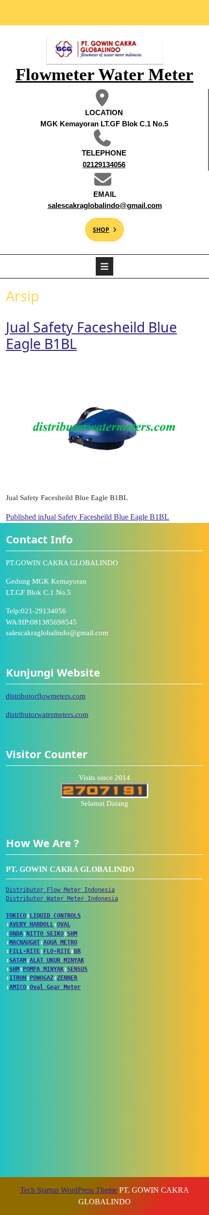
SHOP (97, 226)
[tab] (104, 266)
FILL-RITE (24, 951)
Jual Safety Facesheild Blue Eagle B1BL (91, 335)
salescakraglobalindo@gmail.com (102, 204)
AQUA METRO (60, 942)
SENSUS (77, 969)
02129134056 (83, 164)
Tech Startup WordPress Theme (68, 1190)
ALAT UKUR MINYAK (57, 960)
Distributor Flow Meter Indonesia (60, 889)
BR (77, 951)
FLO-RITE (56, 951)
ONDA (16, 933)
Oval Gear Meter (55, 987)
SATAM (17, 960)
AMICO (17, 987)
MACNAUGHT (24, 942)
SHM (72, 933)
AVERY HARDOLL (31, 924)
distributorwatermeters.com (47, 714)
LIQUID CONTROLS (55, 915)
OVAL (63, 924)
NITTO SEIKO (45, 933)
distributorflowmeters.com (46, 696)
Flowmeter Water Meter (104, 74)
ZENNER (67, 977)
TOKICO (16, 915)
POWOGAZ (41, 977)
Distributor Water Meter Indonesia (62, 898)
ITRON (17, 977)
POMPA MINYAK (43, 969)
